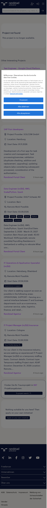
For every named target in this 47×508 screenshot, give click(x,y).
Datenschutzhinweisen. (15, 95)
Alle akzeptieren (22, 115)
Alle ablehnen (22, 108)
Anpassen (23, 101)
